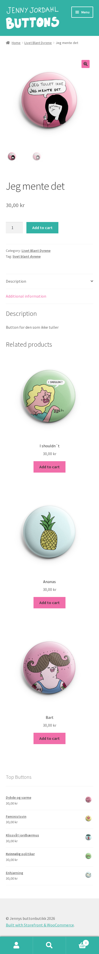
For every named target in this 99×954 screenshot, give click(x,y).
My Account (16, 945)
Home (16, 42)
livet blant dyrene (27, 256)
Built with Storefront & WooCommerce (40, 924)
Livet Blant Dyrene (38, 42)
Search (49, 945)
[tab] (49, 281)
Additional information (26, 296)
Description (16, 281)
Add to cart (42, 227)
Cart (76, 941)
